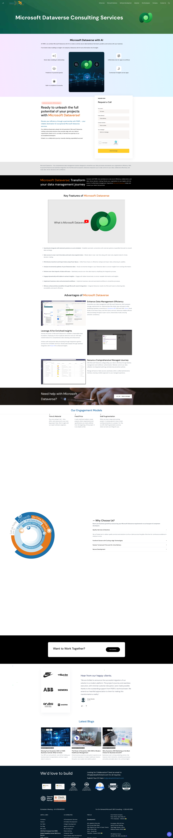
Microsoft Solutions (112, 3)
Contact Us (163, 3)
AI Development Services (70, 819)
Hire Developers (146, 3)
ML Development (68, 828)
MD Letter (43, 828)
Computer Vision (68, 833)
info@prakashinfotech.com (97, 775)
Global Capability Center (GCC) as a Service (50, 834)
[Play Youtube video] (86, 221)
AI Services (102, 3)
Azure (126, 308)
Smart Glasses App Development (73, 835)
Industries (136, 3)
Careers (42, 822)
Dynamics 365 (112, 308)
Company (155, 3)
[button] (3, 3)
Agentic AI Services (69, 826)
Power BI (52, 346)
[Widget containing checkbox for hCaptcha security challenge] (108, 142)
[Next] (86, 705)
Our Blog (42, 826)
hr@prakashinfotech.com (114, 778)
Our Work (42, 824)
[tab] (130, 530)
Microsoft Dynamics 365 (47, 748)
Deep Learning (68, 831)
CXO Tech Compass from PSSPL (49, 831)
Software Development (126, 3)
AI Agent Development (70, 824)
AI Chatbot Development (70, 822)
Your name (100, 108)
